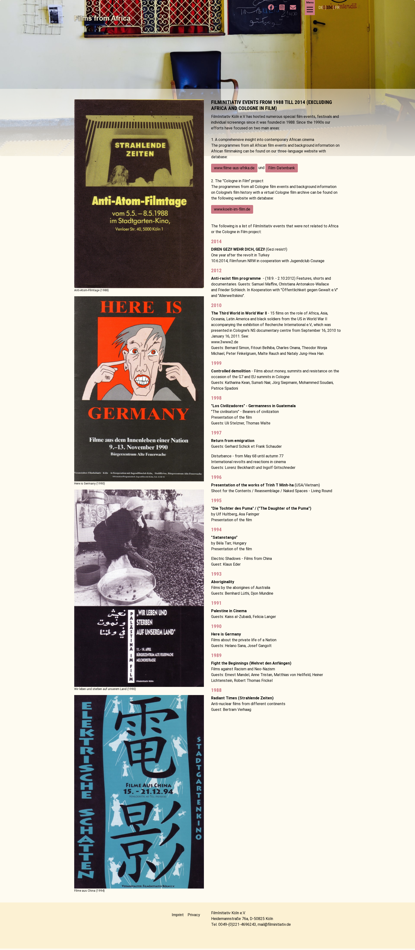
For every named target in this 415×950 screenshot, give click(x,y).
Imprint (178, 915)
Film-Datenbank (281, 168)
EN (330, 7)
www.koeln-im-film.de (232, 209)
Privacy (194, 915)
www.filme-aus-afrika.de (234, 168)
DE (321, 7)
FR (337, 7)
